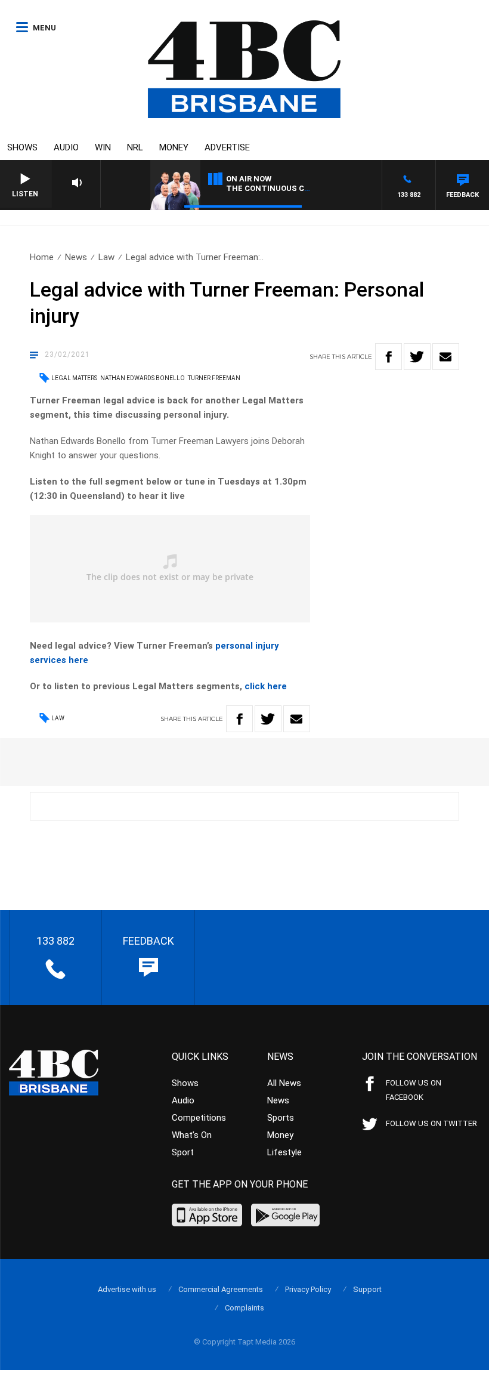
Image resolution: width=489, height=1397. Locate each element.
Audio (66, 147)
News (76, 257)
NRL (135, 147)
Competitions (199, 1117)
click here (265, 686)
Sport (183, 1152)
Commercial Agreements (220, 1289)
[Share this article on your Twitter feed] (417, 356)
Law (106, 257)
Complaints (244, 1307)
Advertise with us (127, 1289)
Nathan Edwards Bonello (142, 378)
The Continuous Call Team (285, 188)
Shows (22, 147)
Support (367, 1289)
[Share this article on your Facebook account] (388, 356)
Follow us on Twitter (431, 1123)
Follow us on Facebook (413, 1090)
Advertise (227, 147)
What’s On (192, 1135)
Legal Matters (74, 378)
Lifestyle (284, 1152)
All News (284, 1083)
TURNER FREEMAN (214, 378)
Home (42, 257)
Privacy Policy (308, 1289)
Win (103, 147)
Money (173, 147)
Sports (280, 1117)
